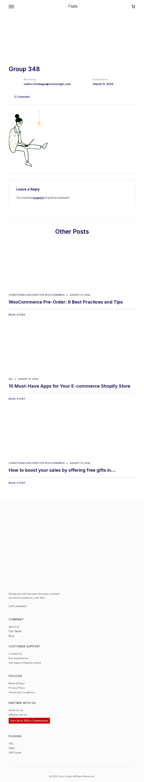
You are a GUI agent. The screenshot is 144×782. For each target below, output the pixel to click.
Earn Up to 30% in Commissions (29, 720)
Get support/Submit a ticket (25, 662)
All (11, 379)
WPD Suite (15, 752)
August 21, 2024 (80, 295)
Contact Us (15, 653)
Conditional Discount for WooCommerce (37, 295)
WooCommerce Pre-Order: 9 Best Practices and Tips (66, 302)
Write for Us (16, 710)
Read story (17, 314)
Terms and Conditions (22, 692)
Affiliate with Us (18, 714)
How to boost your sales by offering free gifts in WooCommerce (60, 470)
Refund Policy (17, 683)
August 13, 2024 (80, 463)
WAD (12, 748)
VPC (11, 743)
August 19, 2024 (28, 379)
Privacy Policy (17, 687)
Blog (11, 635)
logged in (38, 197)
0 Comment (22, 96)
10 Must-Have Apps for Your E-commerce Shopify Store (69, 386)
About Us (14, 626)
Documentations (18, 658)
